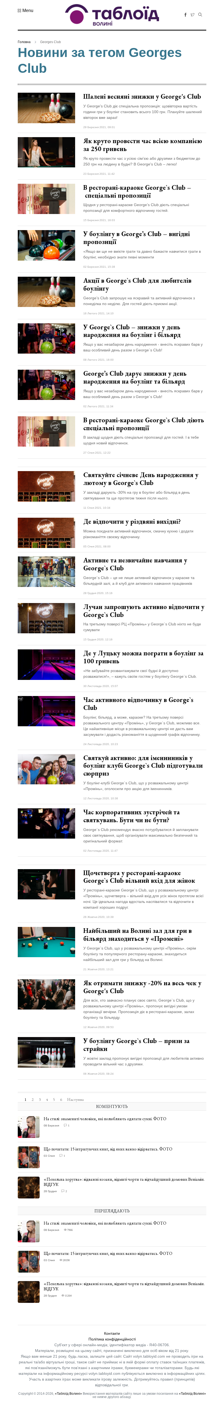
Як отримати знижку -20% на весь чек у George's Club (142, 987)
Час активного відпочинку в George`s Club (138, 703)
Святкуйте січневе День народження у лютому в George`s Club (140, 479)
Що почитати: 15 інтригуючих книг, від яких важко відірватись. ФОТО (108, 1149)
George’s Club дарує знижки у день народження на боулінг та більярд (135, 377)
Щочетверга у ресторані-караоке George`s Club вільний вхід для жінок (139, 877)
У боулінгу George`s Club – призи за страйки (136, 1045)
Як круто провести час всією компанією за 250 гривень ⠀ (142, 145)
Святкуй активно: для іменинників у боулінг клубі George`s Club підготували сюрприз (143, 766)
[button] (25, 10)
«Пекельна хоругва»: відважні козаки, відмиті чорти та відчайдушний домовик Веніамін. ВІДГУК (124, 1181)
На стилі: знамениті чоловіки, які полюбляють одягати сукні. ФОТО (105, 1119)
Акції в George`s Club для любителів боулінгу (137, 284)
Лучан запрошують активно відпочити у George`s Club (143, 610)
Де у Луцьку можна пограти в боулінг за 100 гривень (143, 657)
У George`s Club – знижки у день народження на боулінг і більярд (132, 331)
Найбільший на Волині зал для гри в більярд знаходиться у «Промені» (137, 934)
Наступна (75, 1099)
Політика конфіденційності (112, 1339)
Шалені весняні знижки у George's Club (142, 96)
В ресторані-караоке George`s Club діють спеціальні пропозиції (143, 424)
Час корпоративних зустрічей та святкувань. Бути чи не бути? (131, 816)
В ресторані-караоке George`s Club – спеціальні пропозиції (137, 191)
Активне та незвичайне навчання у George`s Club (135, 564)
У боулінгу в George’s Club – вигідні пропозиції (136, 238)
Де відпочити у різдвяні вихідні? (132, 521)
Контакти (112, 1333)
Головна (24, 42)
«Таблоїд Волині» (68, 1394)
